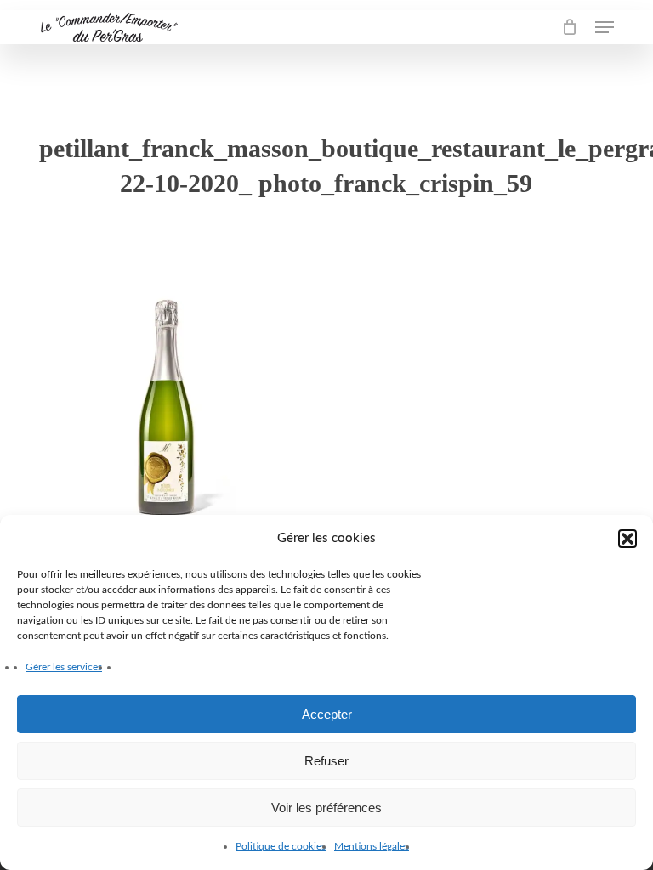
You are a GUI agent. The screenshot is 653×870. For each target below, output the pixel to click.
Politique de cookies (281, 846)
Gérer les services (64, 667)
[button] (627, 538)
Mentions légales (371, 846)
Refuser (326, 761)
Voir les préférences (326, 807)
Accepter (327, 714)
